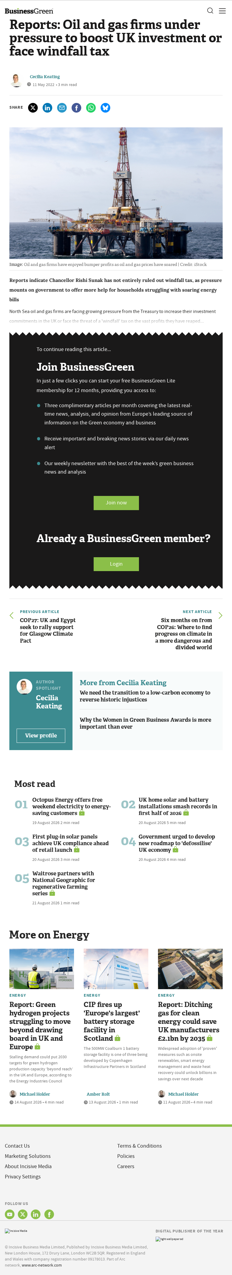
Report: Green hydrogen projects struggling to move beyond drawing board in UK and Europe (40, 1025)
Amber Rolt (98, 1094)
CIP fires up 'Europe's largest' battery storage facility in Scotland (112, 1021)
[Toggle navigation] (220, 11)
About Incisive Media (28, 1166)
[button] (210, 11)
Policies (126, 1156)
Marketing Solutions (28, 1156)
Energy (17, 995)
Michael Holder (35, 1094)
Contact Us (17, 1145)
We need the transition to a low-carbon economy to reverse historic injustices (145, 696)
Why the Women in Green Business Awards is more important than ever (145, 723)
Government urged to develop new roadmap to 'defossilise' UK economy (177, 843)
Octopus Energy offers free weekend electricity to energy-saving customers (71, 806)
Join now (116, 502)
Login (116, 564)
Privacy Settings (23, 1176)
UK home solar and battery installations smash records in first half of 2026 (178, 806)
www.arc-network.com (42, 1265)
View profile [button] (41, 735)
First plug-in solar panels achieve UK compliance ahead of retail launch (70, 843)
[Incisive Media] (16, 1230)
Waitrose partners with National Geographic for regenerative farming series (63, 883)
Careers (125, 1166)
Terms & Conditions (139, 1145)
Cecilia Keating (45, 77)
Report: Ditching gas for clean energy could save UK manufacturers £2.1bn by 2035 (188, 1021)
